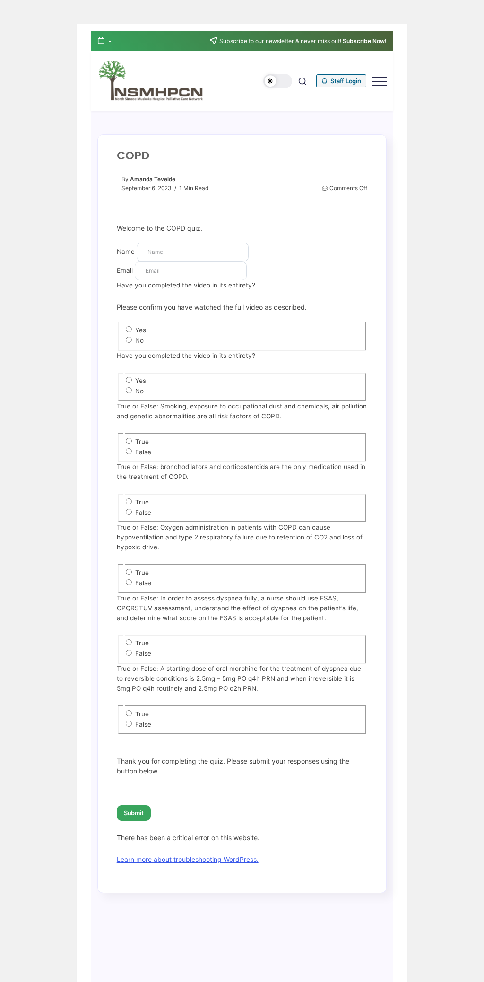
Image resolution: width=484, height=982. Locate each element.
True (142, 441)
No (139, 340)
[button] (277, 81)
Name (126, 251)
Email (125, 270)
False (143, 452)
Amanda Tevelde (152, 179)
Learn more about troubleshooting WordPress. (188, 859)
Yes (140, 330)
